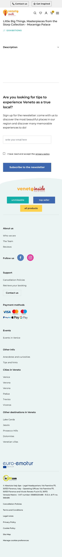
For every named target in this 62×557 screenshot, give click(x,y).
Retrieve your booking (14, 285)
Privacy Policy (9, 522)
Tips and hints (10, 362)
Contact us (12, 292)
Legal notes (8, 516)
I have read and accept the (28, 154)
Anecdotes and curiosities (16, 357)
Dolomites (8, 436)
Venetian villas (10, 441)
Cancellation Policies (14, 280)
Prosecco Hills (10, 430)
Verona (6, 382)
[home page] (10, 13)
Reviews (7, 246)
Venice (6, 377)
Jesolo (6, 425)
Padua (6, 393)
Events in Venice (11, 337)
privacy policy (43, 154)
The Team (8, 241)
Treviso (7, 399)
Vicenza (7, 405)
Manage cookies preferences (16, 540)
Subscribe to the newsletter (27, 167)
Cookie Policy (9, 528)
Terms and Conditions (13, 510)
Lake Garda (9, 419)
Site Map (7, 534)
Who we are (9, 235)
